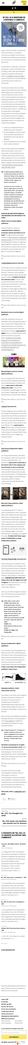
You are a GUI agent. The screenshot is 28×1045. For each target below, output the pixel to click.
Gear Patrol (5, 448)
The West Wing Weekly (9, 559)
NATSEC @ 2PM (6, 1004)
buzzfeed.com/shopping (13, 338)
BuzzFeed (4, 312)
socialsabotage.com (7, 349)
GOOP (3, 221)
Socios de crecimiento (8, 1009)
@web (3, 794)
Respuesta (10, 848)
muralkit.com (5, 347)
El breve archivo (5, 1021)
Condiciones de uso (7, 1011)
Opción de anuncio (7, 1014)
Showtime (4, 688)
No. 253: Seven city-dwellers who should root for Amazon (15, 821)
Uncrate (4, 643)
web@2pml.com (19, 791)
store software (9, 721)
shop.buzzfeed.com (16, 342)
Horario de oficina (7, 1006)
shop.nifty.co (5, 342)
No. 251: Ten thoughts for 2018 (12, 813)
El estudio (4, 1002)
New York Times (6, 503)
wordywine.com (6, 345)
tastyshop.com (6, 340)
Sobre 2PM (4, 999)
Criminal (4, 406)
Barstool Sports (6, 371)
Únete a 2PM (24, 3)
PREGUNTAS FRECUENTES (10, 1016)
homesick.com (15, 340)
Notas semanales (6, 1023)
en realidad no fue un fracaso (15, 76)
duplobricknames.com (19, 345)
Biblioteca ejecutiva (7, 1018)
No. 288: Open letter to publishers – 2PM (13, 877)
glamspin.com (14, 347)
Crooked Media (6, 263)
